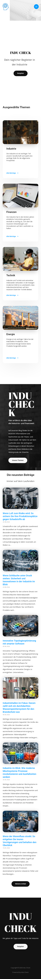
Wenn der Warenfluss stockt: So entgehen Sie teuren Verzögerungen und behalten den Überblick (19, 841)
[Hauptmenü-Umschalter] (36, 6)
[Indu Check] (5, 6)
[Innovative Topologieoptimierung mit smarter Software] (20, 636)
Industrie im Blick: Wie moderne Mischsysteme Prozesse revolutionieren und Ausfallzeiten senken (19, 772)
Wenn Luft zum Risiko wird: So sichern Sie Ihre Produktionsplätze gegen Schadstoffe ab (20, 516)
